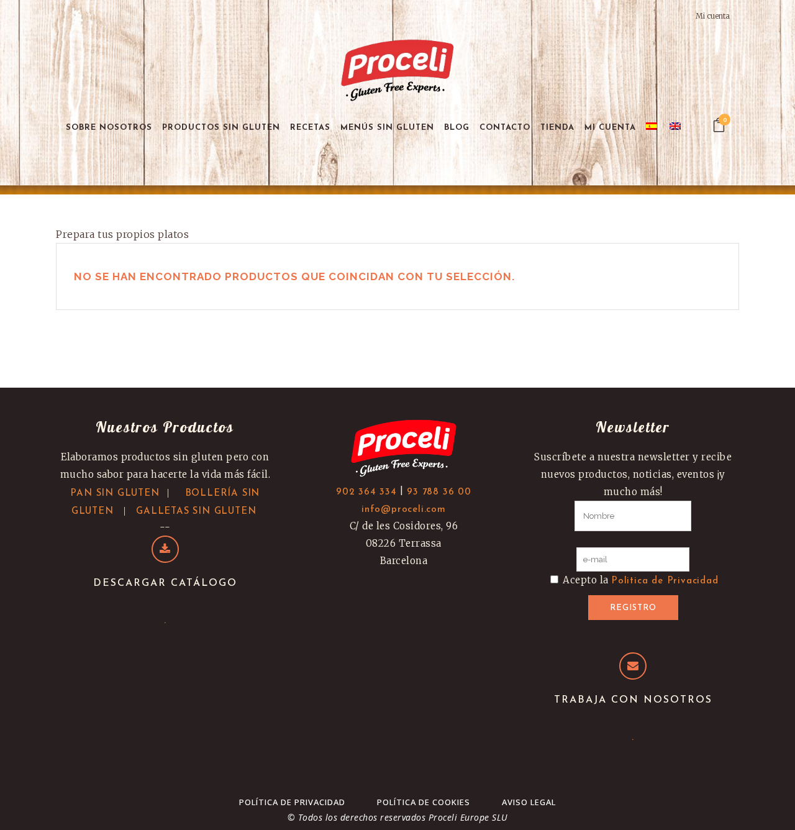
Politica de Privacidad (665, 581)
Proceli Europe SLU (468, 817)
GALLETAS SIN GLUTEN (196, 511)
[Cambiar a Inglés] (676, 127)
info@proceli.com (403, 509)
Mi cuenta (713, 16)
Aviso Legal (529, 802)
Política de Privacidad (292, 802)
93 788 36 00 (439, 492)
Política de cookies (423, 802)
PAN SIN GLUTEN (114, 493)
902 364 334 (366, 492)
